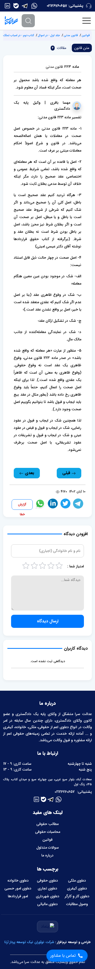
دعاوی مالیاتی (47, 904)
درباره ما (47, 855)
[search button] (28, 20)
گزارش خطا (22, 506)
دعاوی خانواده (18, 880)
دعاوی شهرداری (47, 896)
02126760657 (57, 6)
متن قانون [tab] (81, 48)
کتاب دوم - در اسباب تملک (18, 35)
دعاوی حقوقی (47, 880)
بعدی (28, 473)
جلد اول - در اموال (49, 35)
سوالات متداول (47, 847)
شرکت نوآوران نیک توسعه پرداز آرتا (29, 942)
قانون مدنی (71, 35)
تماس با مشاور (63, 955)
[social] (34, 5)
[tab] (58, 48)
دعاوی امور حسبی (17, 888)
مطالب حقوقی (47, 824)
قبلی (67, 473)
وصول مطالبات (77, 904)
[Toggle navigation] (87, 21)
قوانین (86, 35)
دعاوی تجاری (47, 888)
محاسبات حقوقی (47, 832)
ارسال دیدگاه (47, 621)
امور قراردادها (18, 896)
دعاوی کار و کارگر (77, 896)
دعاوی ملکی (77, 880)
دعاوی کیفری (77, 888)
